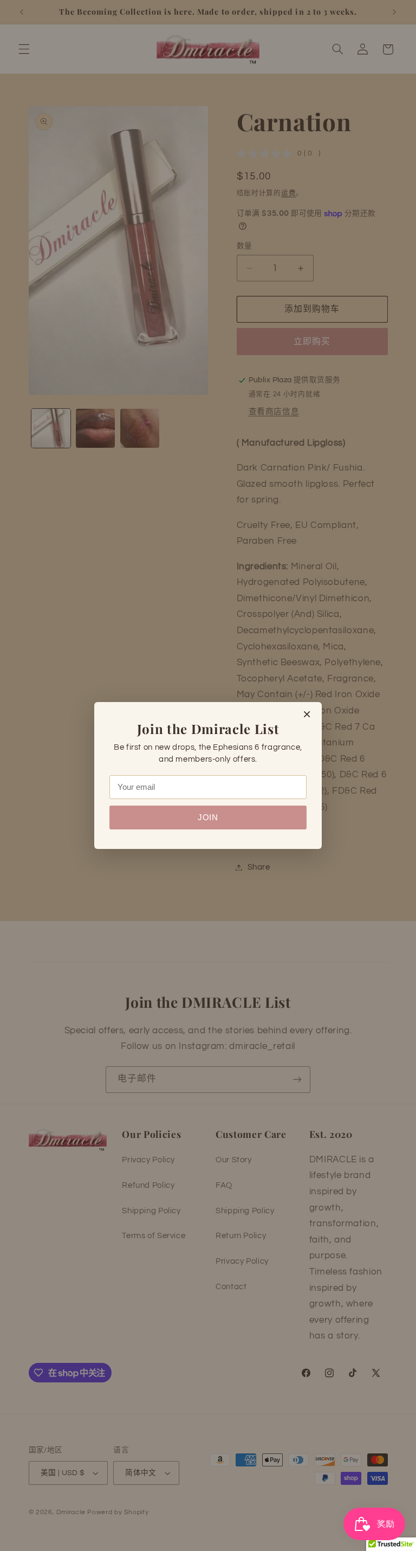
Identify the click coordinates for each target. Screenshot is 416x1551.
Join (208, 817)
